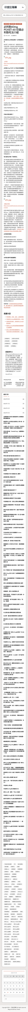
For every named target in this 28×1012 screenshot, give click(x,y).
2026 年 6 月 (7, 408)
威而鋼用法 (13, 881)
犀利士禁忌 (16, 944)
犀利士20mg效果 (16, 934)
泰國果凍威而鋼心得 (14, 919)
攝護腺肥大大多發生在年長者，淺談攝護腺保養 (14, 544)
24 (4, 992)
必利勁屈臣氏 (6, 889)
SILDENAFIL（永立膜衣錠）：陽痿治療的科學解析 (14, 716)
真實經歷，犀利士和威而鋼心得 (11, 591)
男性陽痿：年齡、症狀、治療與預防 (15, 317)
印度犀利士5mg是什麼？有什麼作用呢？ (13, 795)
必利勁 (19, 881)
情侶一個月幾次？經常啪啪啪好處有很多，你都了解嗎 (14, 520)
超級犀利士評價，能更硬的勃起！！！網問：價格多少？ (13, 822)
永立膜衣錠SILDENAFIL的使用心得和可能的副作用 (14, 688)
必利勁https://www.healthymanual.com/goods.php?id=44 (14, 63)
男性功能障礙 (18, 23)
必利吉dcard (20, 891)
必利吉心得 (19, 894)
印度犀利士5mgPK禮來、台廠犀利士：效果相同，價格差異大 (14, 650)
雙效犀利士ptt (13, 959)
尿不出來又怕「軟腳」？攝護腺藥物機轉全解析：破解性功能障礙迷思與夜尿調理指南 (14, 768)
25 (7, 992)
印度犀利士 (13, 866)
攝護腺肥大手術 (16, 899)
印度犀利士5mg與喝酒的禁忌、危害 (15, 319)
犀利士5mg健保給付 (7, 924)
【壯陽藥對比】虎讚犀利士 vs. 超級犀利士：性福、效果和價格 (13, 668)
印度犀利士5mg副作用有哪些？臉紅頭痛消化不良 (14, 827)
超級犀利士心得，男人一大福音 (11, 697)
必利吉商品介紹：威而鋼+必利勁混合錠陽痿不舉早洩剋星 (14, 732)
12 (10, 986)
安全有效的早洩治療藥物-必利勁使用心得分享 (14, 549)
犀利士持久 (6, 941)
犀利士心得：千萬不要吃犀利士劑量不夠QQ (13, 781)
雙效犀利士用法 (7, 964)
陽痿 (13, 954)
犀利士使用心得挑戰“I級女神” (11, 777)
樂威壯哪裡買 (6, 916)
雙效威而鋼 (6, 959)
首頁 (4, 15)
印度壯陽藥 (10, 7)
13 (13, 986)
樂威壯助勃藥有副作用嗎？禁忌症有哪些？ (14, 524)
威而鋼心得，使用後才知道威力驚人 (12, 540)
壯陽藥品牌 (13, 869)
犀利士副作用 (6, 936)
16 (22, 986)
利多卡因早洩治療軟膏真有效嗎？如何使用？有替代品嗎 (13, 481)
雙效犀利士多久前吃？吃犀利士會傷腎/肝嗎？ (13, 619)
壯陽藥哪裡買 (20, 869)
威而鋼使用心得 (7, 874)
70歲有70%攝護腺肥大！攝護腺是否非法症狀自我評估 (14, 807)
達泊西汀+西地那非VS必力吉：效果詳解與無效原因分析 (14, 840)
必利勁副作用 (7, 338)
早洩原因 (19, 904)
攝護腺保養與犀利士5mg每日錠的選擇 (13, 660)
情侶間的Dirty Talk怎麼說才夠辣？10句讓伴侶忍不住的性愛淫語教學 (14, 464)
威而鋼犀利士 (6, 881)
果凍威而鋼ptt (6, 911)
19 (10, 989)
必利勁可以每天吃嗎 (15, 338)
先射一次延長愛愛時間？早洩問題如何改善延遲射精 (14, 578)
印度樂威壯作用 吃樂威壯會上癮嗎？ (12, 473)
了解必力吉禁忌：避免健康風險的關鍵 (13, 725)
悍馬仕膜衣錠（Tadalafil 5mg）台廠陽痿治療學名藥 (14, 432)
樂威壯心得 (13, 916)
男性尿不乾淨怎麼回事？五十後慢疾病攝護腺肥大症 (14, 561)
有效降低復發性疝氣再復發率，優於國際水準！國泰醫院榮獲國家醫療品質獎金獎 (13, 305)
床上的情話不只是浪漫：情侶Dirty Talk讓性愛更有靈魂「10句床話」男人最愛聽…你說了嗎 (14, 555)
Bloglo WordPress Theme (14, 1009)
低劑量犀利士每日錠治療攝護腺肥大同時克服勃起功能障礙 (14, 645)
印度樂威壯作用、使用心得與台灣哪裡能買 (14, 501)
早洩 (14, 904)
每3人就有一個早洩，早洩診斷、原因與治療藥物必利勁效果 (13, 98)
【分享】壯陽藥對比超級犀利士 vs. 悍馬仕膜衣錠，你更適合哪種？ (14, 678)
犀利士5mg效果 (16, 931)
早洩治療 (17, 906)
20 (13, 989)
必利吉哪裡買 (12, 894)
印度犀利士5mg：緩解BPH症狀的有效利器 (14, 642)
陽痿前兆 (6, 956)
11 (7, 986)
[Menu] (23, 7)
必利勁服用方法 (7, 343)
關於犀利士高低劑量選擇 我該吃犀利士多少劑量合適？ (14, 812)
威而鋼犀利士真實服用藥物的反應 (12, 609)
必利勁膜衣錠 (13, 891)
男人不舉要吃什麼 (15, 946)
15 (19, 986)
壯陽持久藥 (6, 23)
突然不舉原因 (16, 949)
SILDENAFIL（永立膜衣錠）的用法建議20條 (13, 627)
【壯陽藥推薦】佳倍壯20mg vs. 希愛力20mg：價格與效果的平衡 (13, 693)
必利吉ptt (6, 894)
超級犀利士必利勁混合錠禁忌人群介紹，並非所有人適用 (14, 422)
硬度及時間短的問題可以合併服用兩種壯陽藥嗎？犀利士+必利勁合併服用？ (14, 711)
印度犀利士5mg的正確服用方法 (11, 788)
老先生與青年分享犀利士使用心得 (12, 759)
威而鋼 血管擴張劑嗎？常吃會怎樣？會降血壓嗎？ (14, 505)
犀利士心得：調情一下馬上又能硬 (12, 792)
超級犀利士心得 (7, 954)
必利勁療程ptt (13, 346)
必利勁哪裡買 (16, 886)
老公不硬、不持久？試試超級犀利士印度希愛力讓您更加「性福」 (14, 701)
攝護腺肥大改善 (7, 901)
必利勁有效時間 (14, 341)
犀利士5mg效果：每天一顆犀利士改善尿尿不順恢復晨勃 (14, 706)
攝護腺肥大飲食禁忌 (7, 904)
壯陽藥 (18, 866)
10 (4, 986)
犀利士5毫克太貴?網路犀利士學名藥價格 (13, 756)
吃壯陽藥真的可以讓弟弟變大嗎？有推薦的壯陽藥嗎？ (14, 587)
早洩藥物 (6, 909)
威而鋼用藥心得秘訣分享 (9, 477)
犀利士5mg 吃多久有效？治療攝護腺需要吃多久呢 (14, 574)
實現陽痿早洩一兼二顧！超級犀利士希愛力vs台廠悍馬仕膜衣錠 (14, 673)
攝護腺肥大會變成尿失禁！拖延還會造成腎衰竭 (14, 845)
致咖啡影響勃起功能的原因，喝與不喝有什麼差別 (14, 565)
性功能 (5, 896)
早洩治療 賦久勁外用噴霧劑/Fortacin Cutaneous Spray (12, 533)
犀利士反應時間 (14, 936)
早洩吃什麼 (6, 906)
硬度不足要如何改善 (7, 949)
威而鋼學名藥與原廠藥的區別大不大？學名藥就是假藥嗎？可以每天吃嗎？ (14, 441)
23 (22, 989)
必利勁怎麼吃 (7, 341)
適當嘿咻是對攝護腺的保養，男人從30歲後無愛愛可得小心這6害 (14, 515)
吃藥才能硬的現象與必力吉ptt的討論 (12, 849)
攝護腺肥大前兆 (18, 896)
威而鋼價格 (14, 874)
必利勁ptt (13, 884)
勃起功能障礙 (20, 864)
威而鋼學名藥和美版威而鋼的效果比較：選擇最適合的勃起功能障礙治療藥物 (14, 437)
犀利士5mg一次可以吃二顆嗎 (16, 921)
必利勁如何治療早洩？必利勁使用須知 (13, 537)
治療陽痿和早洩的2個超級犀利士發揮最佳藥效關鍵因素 (14, 417)
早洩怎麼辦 (12, 23)
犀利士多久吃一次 (15, 939)
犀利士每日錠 (19, 941)
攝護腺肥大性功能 (7, 899)
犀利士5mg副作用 (7, 926)
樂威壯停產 (6, 914)
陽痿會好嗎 (18, 956)
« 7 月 (6, 998)
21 (16, 989)
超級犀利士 (9, 352)
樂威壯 (21, 911)
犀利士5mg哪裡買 (16, 929)
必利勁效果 (13, 889)
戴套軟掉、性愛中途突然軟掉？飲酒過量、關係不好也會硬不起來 (14, 737)
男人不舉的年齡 (7, 946)
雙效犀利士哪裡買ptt (16, 961)
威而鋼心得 (15, 879)
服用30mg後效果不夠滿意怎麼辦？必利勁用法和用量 (14, 605)
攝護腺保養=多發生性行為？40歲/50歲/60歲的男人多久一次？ (14, 494)
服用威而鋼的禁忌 (13, 909)
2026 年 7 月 (7, 403)
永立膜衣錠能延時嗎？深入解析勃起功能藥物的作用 (14, 451)
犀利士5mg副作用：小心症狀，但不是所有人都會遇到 (14, 655)
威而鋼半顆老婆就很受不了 (10, 490)
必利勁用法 (6, 891)
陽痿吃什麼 (12, 956)
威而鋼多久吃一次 (7, 879)
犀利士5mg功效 (16, 926)
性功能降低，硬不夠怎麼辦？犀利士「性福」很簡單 (13, 600)
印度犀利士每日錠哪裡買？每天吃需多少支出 (14, 817)
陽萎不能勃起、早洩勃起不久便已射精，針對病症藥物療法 (14, 595)
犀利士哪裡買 (6, 939)
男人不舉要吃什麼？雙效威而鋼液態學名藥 (14, 570)
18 (7, 989)
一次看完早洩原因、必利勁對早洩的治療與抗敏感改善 (14, 528)
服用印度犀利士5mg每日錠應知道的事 (13, 798)
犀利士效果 (13, 941)
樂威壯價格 (13, 914)
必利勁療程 (7, 346)
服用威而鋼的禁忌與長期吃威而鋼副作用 (13, 728)
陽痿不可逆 (18, 954)
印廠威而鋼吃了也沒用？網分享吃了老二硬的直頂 (14, 469)
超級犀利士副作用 (14, 951)
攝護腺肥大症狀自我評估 (16, 901)
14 (16, 986)
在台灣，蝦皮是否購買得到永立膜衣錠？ (13, 616)
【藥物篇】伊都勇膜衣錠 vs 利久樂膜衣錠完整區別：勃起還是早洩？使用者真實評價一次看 (14, 751)
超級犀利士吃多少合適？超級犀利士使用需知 (14, 773)
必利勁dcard (6, 884)
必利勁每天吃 (15, 343)
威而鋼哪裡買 (14, 876)
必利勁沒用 (20, 889)
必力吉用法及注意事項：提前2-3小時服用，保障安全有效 (13, 835)
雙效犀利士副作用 (7, 961)
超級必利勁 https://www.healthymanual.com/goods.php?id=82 (14, 205)
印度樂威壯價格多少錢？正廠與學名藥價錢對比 (14, 485)
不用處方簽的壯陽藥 (7, 864)
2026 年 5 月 (7, 413)
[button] (8, 374)
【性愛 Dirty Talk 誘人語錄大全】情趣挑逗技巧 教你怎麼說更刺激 (14, 683)
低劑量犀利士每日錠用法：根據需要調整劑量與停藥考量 (14, 637)
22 (19, 989)
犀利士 (21, 919)
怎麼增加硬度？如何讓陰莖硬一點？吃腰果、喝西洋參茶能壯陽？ (13, 853)
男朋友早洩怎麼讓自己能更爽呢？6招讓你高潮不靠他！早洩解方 (14, 459)
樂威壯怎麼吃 (20, 916)
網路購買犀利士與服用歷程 (10, 741)
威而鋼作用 (17, 871)
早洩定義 (12, 906)
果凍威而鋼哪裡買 (15, 911)
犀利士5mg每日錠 (7, 934)
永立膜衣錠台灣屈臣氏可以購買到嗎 (12, 624)
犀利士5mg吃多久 (7, 929)
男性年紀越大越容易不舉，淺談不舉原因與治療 (14, 510)
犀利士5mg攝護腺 (7, 931)
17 (4, 989)
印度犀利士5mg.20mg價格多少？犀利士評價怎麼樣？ (14, 745)
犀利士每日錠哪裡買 (7, 944)
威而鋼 (12, 871)
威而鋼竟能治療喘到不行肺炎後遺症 (12, 498)
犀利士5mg (6, 921)
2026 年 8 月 (7, 399)
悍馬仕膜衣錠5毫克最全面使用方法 (12, 456)
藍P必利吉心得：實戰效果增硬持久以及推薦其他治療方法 (14, 663)
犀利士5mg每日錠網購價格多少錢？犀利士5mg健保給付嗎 (14, 763)
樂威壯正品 (6, 919)
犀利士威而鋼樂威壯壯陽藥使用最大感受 (13, 583)
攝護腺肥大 (11, 896)
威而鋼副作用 (6, 876)
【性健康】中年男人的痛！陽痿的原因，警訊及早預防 (14, 446)
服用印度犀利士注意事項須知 (11, 831)
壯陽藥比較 (6, 871)
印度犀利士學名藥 (8, 785)
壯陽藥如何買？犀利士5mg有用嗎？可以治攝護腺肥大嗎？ (14, 632)
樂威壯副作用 (19, 914)
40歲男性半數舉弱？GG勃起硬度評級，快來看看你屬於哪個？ (14, 721)
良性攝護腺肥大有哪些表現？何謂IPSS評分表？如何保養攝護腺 (14, 802)
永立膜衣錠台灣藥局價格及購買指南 (12, 612)
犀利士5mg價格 (16, 924)
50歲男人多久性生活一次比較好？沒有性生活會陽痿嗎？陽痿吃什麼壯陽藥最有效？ (14, 427)
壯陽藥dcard (6, 869)
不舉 (14, 864)
